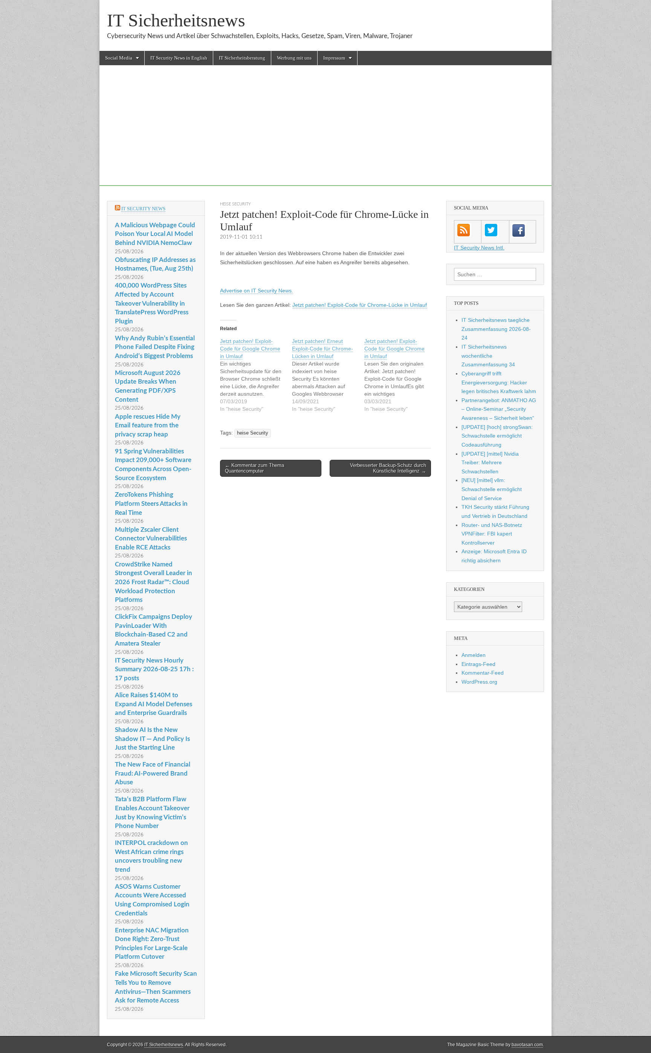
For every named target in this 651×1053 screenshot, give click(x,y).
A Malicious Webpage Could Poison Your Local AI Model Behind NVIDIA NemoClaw (155, 234)
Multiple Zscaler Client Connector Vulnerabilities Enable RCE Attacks (151, 538)
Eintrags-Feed (478, 664)
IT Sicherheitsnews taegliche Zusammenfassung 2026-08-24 (496, 329)
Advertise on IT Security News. (256, 291)
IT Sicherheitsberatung (242, 58)
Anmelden (474, 655)
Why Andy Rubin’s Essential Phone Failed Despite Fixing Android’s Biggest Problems (155, 347)
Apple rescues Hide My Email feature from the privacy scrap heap (147, 425)
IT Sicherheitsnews (176, 20)
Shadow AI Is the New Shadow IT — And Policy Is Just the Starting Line (152, 739)
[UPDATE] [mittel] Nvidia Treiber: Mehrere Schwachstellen (490, 462)
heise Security (235, 204)
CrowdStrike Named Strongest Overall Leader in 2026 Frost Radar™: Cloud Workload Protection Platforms (153, 582)
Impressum (334, 58)
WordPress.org (479, 682)
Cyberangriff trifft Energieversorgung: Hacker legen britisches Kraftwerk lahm (499, 382)
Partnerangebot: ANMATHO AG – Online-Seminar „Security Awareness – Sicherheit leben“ (499, 409)
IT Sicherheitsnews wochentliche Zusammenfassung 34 (488, 355)
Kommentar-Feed (483, 673)
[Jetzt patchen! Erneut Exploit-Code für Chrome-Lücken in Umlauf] (328, 375)
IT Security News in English (178, 58)
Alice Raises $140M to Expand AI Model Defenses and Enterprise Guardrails (153, 704)
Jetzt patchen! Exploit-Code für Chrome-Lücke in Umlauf (359, 305)
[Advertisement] (325, 133)
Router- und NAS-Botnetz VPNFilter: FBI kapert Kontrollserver (492, 534)
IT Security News (143, 208)
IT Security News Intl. (479, 248)
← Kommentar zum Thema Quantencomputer (254, 468)
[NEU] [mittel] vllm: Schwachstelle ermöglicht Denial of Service (492, 489)
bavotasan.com (527, 1044)
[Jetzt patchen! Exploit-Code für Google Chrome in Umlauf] (256, 375)
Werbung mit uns (294, 58)
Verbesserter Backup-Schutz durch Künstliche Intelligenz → (388, 468)
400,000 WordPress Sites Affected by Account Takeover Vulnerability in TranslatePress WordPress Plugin (151, 303)
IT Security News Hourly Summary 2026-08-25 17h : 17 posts (154, 669)
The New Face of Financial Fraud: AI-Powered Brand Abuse (152, 773)
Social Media (118, 58)
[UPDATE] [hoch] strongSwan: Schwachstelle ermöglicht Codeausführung (497, 436)
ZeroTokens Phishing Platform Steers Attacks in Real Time (151, 503)
